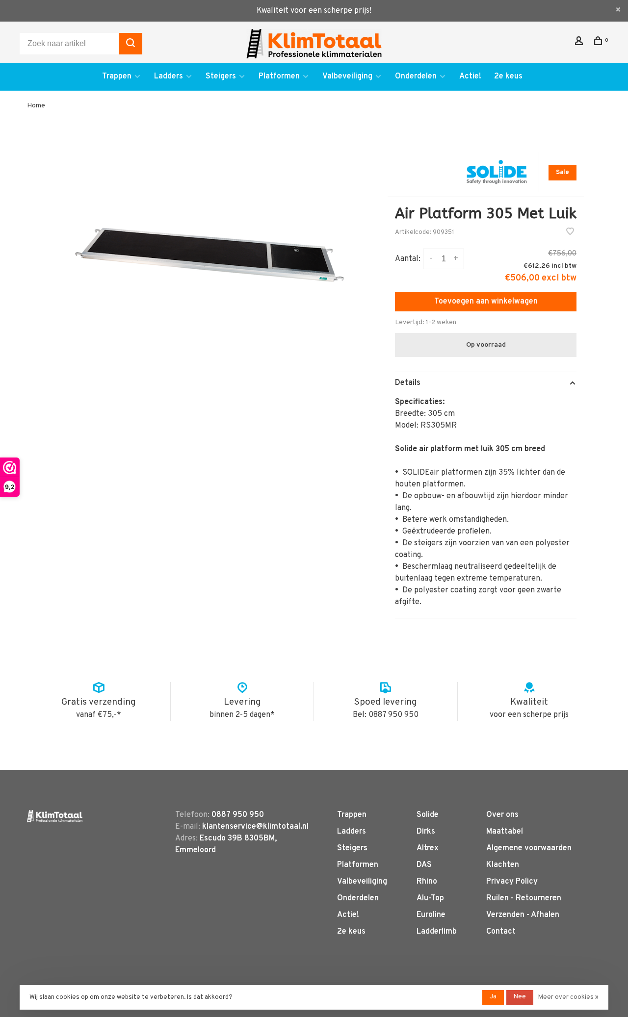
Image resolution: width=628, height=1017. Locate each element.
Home (36, 106)
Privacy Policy (512, 882)
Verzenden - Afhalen (522, 915)
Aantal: (407, 259)
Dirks (426, 832)
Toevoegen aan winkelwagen (486, 301)
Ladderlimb (437, 932)
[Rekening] (580, 43)
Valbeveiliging (347, 76)
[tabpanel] (210, 252)
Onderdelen (416, 76)
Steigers (221, 76)
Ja (493, 997)
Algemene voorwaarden (529, 848)
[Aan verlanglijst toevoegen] (570, 233)
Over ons (502, 815)
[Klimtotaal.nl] (54, 816)
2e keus (508, 76)
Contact (501, 932)
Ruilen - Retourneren (523, 898)
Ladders (168, 76)
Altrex (428, 848)
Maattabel (504, 832)
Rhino (427, 882)
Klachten (502, 865)
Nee (520, 997)
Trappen (116, 76)
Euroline (431, 915)
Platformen (279, 76)
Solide (428, 815)
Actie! (470, 76)
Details (407, 383)
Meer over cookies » (568, 997)
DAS (424, 865)
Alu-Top (430, 898)
